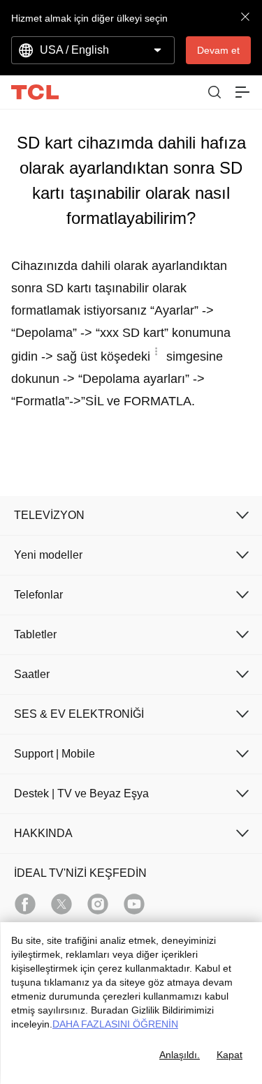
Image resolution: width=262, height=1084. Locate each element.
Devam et (218, 50)
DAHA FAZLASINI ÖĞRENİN (115, 1024)
